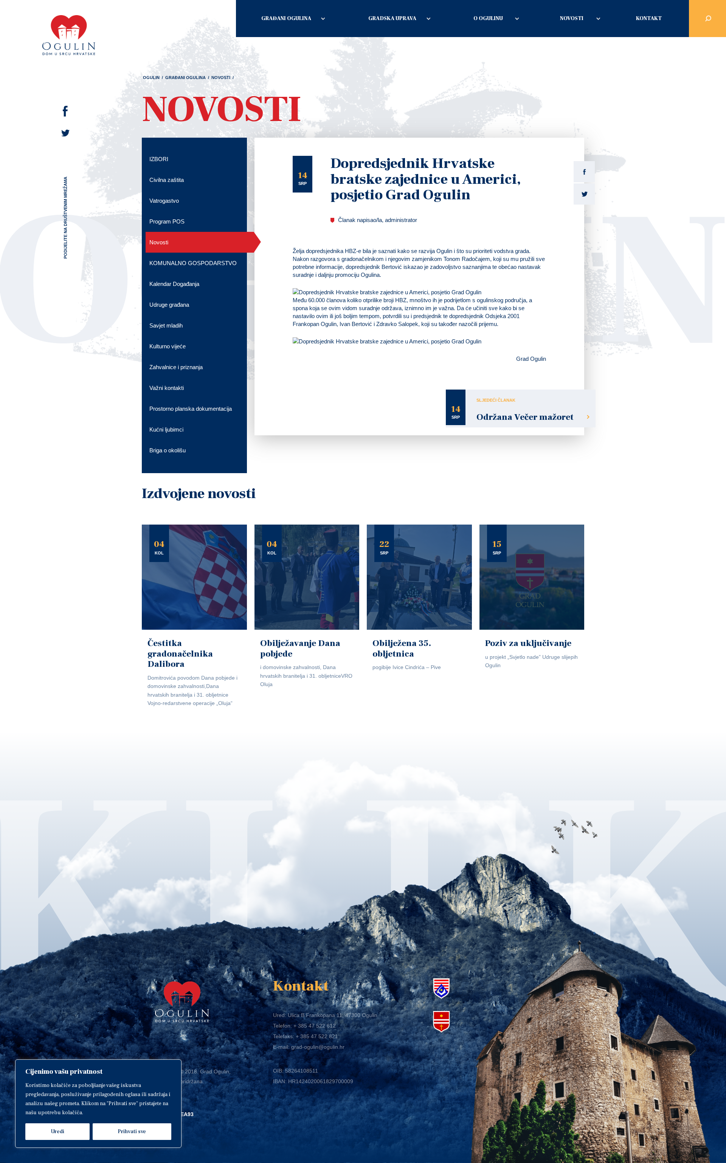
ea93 (187, 1114)
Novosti (571, 18)
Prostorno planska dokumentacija (190, 408)
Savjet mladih (166, 325)
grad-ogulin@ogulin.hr (317, 1047)
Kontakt (649, 18)
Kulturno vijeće (167, 346)
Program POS (167, 221)
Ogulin (151, 77)
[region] (98, 1103)
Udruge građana (169, 304)
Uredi (57, 1131)
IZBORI (158, 159)
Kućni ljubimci (166, 429)
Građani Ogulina (286, 18)
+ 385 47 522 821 (317, 1036)
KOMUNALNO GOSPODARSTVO (193, 263)
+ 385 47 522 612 (314, 1026)
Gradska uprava (392, 18)
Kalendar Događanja (174, 284)
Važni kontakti (166, 388)
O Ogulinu (488, 18)
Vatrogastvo (164, 200)
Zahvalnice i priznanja (176, 367)
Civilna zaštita (166, 180)
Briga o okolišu (167, 450)
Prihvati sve (132, 1131)
